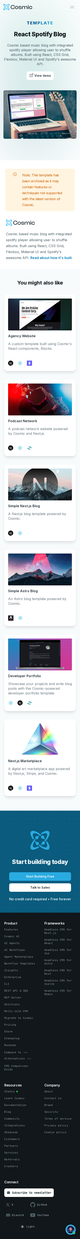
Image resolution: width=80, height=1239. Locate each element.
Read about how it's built (51, 258)
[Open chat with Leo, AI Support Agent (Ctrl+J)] (70, 1230)
